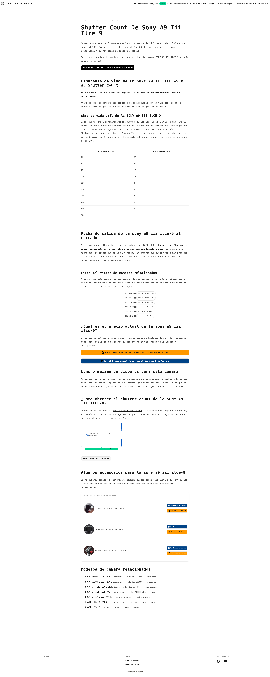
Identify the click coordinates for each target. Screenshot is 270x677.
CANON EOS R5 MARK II (98, 602)
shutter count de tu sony (128, 410)
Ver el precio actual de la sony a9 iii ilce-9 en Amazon (137, 352)
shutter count (92, 21)
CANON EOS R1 (92, 607)
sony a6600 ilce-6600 (145, 302)
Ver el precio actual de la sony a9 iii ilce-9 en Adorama (136, 361)
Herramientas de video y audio (151, 4)
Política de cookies (132, 661)
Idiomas (263, 4)
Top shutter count (198, 4)
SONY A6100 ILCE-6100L (98, 581)
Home (82, 21)
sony (102, 21)
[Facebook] (219, 661)
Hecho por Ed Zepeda (135, 672)
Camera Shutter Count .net (19, 3)
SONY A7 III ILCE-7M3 (98, 592)
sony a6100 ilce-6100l (146, 297)
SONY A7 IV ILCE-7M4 (97, 597)
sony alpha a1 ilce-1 (145, 307)
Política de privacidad (132, 664)
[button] (101, 435)
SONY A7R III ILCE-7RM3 (99, 587)
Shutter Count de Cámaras (245, 4)
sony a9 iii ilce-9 (145, 311)
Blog (211, 4)
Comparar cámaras (179, 4)
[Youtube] (226, 661)
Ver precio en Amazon (178, 510)
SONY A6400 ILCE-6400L (98, 576)
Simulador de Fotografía (225, 4)
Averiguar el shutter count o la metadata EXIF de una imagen (108, 67)
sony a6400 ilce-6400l (146, 293)
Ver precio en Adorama (178, 505)
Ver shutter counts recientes (97, 458)
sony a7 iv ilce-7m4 (145, 316)
